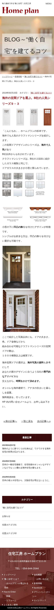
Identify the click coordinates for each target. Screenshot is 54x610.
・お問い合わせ (41, 579)
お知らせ (6, 516)
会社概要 (38, 575)
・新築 (7, 596)
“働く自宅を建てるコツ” (13, 507)
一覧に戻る (27, 421)
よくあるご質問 (11, 605)
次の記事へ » (44, 421)
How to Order (10, 592)
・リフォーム (10, 600)
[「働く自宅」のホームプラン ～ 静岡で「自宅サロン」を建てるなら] (20, 9)
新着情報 (38, 583)
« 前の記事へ (10, 421)
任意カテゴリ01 (9, 525)
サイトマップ (40, 600)
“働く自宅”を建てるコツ (41, 93)
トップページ (10, 575)
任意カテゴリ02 (9, 533)
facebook (38, 588)
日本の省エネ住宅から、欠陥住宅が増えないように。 (26, 480)
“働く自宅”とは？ (11, 579)
